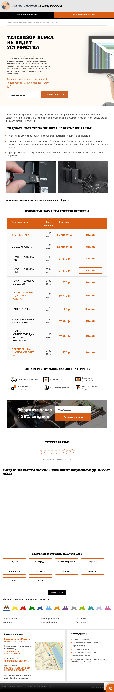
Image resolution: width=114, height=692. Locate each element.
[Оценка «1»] (71, 451)
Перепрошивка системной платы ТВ (24, 352)
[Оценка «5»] (42, 451)
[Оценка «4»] (50, 451)
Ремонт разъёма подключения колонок (23, 295)
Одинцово (92, 571)
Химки (40, 581)
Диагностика (20, 235)
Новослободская (48, 622)
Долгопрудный (40, 562)
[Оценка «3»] (57, 451)
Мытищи (66, 571)
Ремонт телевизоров (27, 15)
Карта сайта (4, 689)
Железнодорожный (66, 562)
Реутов (14, 581)
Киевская (7, 622)
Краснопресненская (49, 619)
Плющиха (81, 619)
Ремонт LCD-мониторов (84, 15)
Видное (14, 562)
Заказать (90, 235)
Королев (93, 562)
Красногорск (14, 571)
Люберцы (40, 571)
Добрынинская (10, 619)
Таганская (81, 622)
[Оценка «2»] (64, 451)
